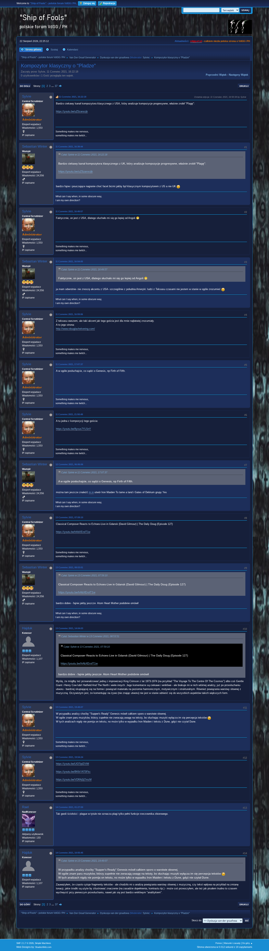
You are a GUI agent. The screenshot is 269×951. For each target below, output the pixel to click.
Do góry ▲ (247, 943)
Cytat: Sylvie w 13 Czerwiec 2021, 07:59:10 (84, 575)
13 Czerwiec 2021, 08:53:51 (69, 567)
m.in (91, 492)
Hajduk (27, 628)
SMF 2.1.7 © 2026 (25, 943)
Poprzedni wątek (216, 74)
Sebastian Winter (34, 146)
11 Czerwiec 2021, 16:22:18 (72, 97)
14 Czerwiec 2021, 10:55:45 (69, 853)
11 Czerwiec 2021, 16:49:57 (69, 211)
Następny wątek (238, 74)
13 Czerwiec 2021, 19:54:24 (69, 757)
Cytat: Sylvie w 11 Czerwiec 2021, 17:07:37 (84, 472)
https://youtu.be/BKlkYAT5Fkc (73, 771)
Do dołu (25, 86)
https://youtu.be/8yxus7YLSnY (73, 428)
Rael (25, 807)
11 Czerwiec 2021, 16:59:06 (69, 314)
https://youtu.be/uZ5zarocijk (72, 111)
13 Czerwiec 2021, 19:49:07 (69, 707)
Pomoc (218, 943)
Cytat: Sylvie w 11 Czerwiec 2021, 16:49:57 (84, 269)
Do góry (25, 904)
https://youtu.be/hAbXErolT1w (73, 531)
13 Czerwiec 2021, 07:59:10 (69, 517)
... (53, 86)
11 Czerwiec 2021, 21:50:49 (69, 414)
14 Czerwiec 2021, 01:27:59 (69, 807)
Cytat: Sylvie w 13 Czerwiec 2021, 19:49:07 (84, 860)
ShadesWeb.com (43, 947)
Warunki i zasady (232, 943)
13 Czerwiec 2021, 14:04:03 (69, 628)
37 (56, 86)
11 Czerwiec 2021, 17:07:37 (69, 364)
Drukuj (244, 86)
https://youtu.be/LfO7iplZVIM (72, 763)
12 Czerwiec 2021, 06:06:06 (69, 464)
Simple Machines (43, 943)
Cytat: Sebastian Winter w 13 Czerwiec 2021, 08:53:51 (90, 636)
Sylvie (146, 57)
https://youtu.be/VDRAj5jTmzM (74, 779)
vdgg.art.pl (196, 41)
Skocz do (196, 920)
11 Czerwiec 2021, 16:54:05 (69, 261)
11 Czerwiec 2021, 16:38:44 (69, 146)
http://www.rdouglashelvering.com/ (75, 328)
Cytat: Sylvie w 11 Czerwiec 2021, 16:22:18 (84, 154)
